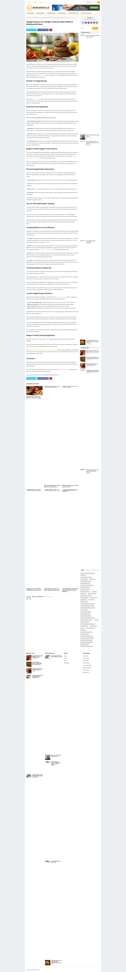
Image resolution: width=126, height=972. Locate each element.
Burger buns (83, 593)
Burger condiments (92, 593)
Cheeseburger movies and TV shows (88, 607)
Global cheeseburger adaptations (87, 624)
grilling (82, 628)
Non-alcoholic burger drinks (86, 636)
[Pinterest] (50, 30)
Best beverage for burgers (86, 577)
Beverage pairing (84, 579)
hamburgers (83, 630)
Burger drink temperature (86, 595)
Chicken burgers (51, 13)
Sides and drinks (86, 662)
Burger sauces (83, 599)
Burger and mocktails (85, 591)
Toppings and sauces (73, 13)
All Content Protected (34, 969)
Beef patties (83, 575)
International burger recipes (86, 632)
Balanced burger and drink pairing (87, 573)
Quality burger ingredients (86, 640)
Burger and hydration (85, 587)
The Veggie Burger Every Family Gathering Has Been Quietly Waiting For (70, 590)
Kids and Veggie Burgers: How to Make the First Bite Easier (37, 663)
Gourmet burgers (84, 626)
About (40, 2)
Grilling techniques (90, 628)
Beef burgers (30, 13)
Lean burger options (85, 634)
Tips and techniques (86, 13)
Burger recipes (94, 597)
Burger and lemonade (85, 589)
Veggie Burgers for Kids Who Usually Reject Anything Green (37, 676)
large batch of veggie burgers (46, 249)
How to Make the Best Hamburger (56, 862)
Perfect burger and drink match (87, 638)
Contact (34, 2)
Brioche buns (92, 579)
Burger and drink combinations (87, 585)
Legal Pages (66, 662)
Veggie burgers (61, 13)
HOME (28, 2)
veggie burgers (35, 99)
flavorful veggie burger (63, 369)
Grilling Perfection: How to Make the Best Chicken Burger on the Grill (92, 341)
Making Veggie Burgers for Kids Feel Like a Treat (37, 670)
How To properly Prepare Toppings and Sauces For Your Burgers (92, 142)
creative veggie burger (61, 297)
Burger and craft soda (85, 583)
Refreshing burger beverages (86, 642)
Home (29, 17)
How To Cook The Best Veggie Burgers (56, 756)
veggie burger (42, 75)
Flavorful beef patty (85, 622)
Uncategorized (86, 669)
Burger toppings (84, 601)
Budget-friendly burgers (85, 581)
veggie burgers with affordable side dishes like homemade (42, 350)
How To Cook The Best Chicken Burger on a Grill (56, 656)
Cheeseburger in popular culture (87, 605)
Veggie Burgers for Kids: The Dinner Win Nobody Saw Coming (92, 471)
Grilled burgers (40, 13)
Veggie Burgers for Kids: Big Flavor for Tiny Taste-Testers (37, 656)
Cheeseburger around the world (87, 603)
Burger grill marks (84, 597)
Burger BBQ (94, 591)
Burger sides (91, 599)
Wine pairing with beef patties (86, 646)
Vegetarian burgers (85, 644)
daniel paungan (29, 26)
